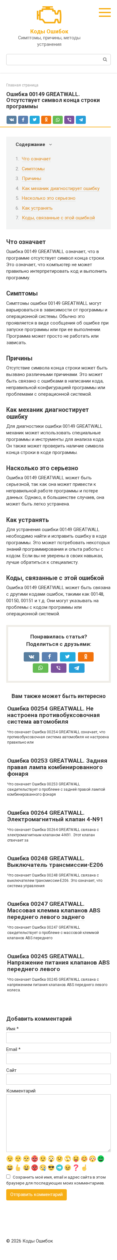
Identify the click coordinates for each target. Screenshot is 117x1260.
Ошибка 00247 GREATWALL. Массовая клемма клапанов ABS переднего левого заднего (53, 910)
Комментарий (21, 1091)
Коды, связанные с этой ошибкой (58, 218)
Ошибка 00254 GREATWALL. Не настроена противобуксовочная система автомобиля (53, 715)
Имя (12, 1029)
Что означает (36, 159)
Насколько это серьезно (49, 198)
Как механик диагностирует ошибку (61, 188)
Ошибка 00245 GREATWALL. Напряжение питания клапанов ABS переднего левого (58, 963)
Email (13, 1049)
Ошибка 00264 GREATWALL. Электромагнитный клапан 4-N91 (55, 816)
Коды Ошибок (49, 31)
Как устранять (37, 208)
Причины (31, 178)
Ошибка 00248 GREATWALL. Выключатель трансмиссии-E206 (55, 861)
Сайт (11, 1070)
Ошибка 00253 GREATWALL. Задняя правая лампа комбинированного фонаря (57, 767)
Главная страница (22, 85)
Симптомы (33, 169)
